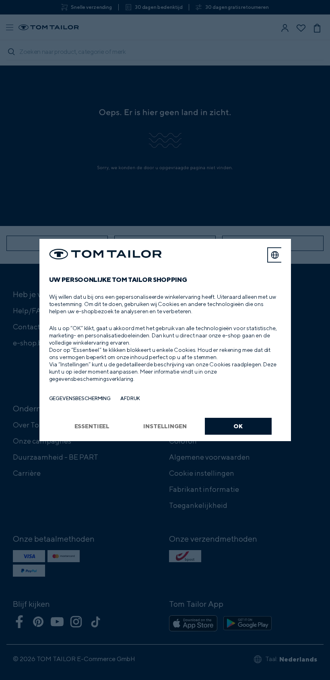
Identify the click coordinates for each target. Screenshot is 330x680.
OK (238, 426)
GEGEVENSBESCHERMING (80, 398)
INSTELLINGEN (164, 426)
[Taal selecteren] (274, 255)
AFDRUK (130, 398)
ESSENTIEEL (92, 426)
